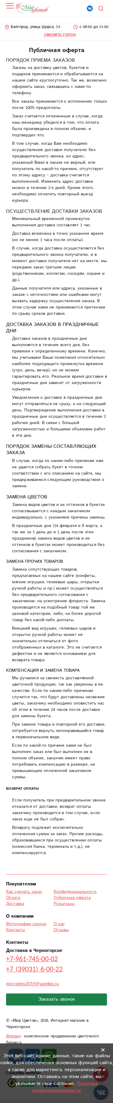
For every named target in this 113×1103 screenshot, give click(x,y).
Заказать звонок (56, 999)
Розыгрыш (64, 904)
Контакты (15, 930)
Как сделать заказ (24, 892)
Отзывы (61, 930)
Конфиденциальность (75, 892)
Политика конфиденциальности (65, 1087)
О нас (59, 924)
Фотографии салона (26, 924)
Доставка (15, 904)
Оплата (13, 898)
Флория (13, 1036)
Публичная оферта (72, 898)
